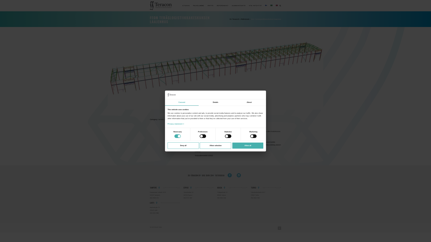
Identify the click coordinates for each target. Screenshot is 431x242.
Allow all (247, 145)
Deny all (183, 145)
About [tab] (249, 102)
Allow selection (216, 145)
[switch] (203, 136)
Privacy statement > (176, 124)
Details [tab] (215, 102)
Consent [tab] (181, 102)
